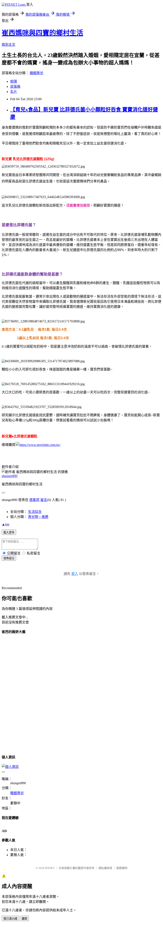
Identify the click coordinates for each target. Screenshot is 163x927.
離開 (24, 918)
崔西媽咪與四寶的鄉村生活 (42, 33)
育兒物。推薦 (38, 517)
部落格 (15, 86)
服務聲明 (121, 868)
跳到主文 (8, 44)
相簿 (13, 81)
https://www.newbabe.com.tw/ (40, 445)
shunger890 (9, 476)
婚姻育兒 (36, 73)
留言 (43, 500)
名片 (13, 91)
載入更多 (8, 532)
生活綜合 (35, 511)
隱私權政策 (105, 868)
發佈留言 (8, 558)
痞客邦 (34, 500)
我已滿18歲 (10, 918)
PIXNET (50, 868)
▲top (5, 524)
